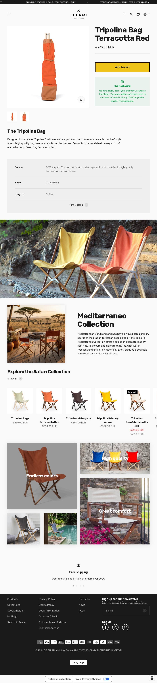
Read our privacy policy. (139, 603)
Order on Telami (48, 616)
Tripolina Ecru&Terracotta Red (137, 422)
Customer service (49, 628)
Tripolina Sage (20, 418)
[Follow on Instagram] (115, 627)
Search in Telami (16, 622)
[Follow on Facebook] (105, 627)
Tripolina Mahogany (78, 418)
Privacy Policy (47, 599)
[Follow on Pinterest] (125, 627)
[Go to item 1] (12, 116)
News (82, 605)
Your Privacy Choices (88, 679)
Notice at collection (59, 679)
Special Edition (15, 610)
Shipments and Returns (52, 622)
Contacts (84, 599)
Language (78, 662)
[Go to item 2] (24, 116)
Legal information (49, 610)
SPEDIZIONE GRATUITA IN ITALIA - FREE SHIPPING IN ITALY (26, 2)
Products (12, 599)
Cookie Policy (46, 605)
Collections (13, 605)
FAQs (82, 610)
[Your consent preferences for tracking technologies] (152, 678)
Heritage (12, 616)
